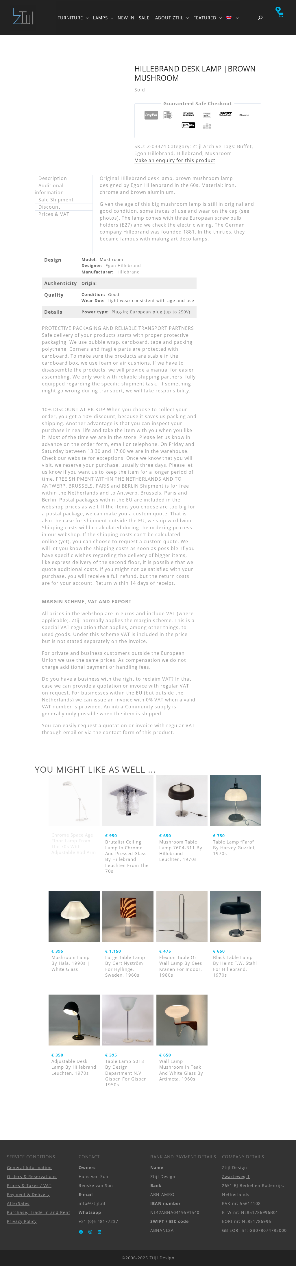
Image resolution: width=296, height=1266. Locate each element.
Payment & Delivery (28, 1194)
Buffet (244, 146)
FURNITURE (70, 18)
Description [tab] (52, 178)
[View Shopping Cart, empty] (280, 17)
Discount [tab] (49, 207)
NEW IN (126, 18)
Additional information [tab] (49, 189)
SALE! (145, 18)
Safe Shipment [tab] (56, 199)
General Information (29, 1167)
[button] (85, 17)
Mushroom (218, 153)
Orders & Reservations (32, 1176)
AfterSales (18, 1203)
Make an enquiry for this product (174, 160)
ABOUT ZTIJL (169, 18)
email (70, 732)
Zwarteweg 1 (236, 1176)
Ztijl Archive (207, 146)
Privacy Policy (22, 1221)
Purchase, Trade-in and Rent (38, 1212)
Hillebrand (189, 153)
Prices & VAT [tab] (53, 214)
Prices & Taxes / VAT (29, 1185)
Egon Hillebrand (154, 153)
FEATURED (205, 18)
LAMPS (100, 18)
